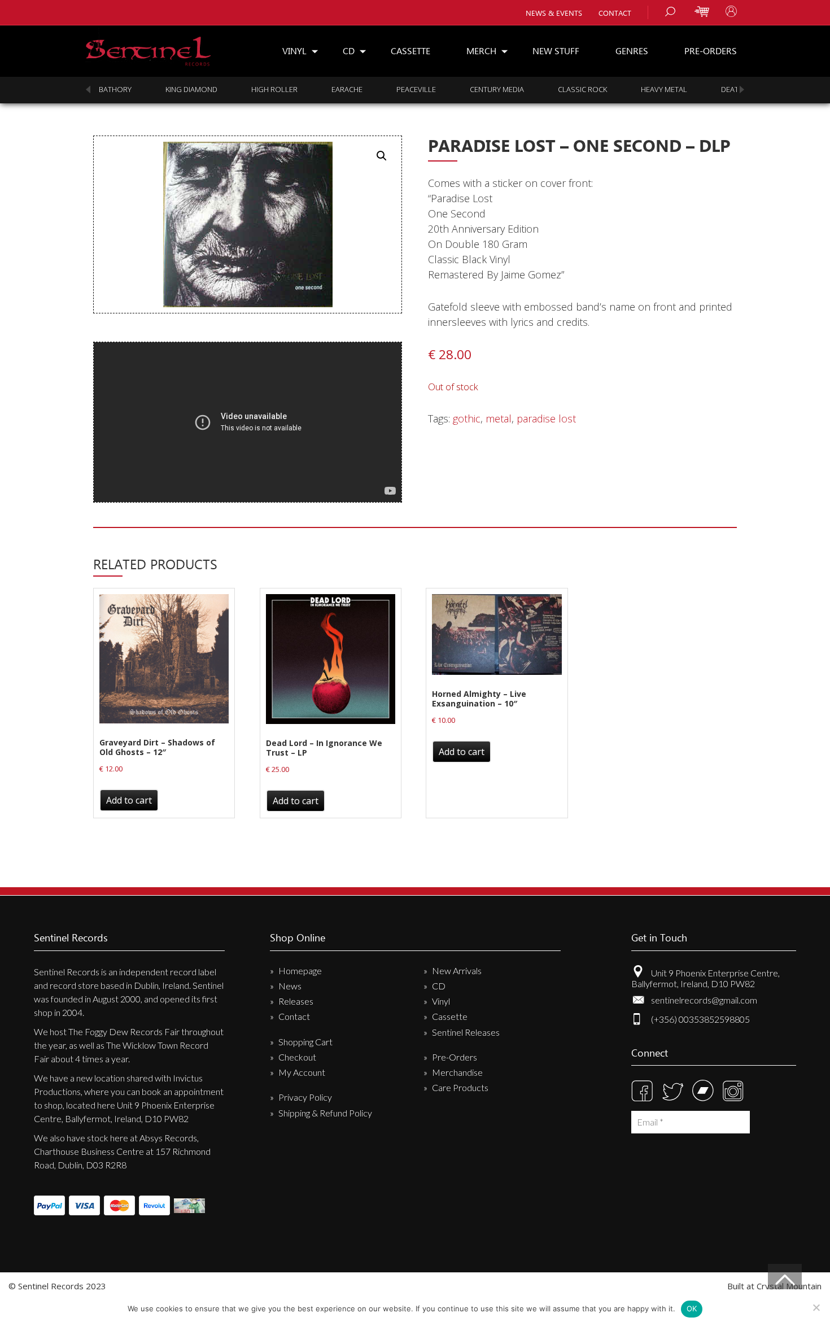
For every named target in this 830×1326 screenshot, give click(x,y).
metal (499, 418)
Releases (295, 1001)
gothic (466, 418)
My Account (301, 1072)
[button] (382, 156)
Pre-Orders (710, 50)
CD (349, 50)
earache (346, 89)
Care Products (460, 1087)
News (290, 985)
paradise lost (546, 418)
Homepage (300, 970)
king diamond (191, 89)
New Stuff (555, 50)
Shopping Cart (305, 1041)
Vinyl (294, 50)
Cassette (410, 50)
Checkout (297, 1057)
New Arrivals (457, 970)
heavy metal (664, 89)
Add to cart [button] (129, 800)
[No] (816, 1307)
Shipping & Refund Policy (325, 1112)
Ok (692, 1308)
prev (88, 89)
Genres (631, 50)
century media (497, 89)
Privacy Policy (305, 1097)
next (742, 89)
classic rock (582, 89)
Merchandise (457, 1072)
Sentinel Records (148, 47)
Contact (615, 13)
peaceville (416, 89)
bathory (115, 89)
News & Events (554, 13)
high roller (274, 89)
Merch (481, 50)
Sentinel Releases (466, 1032)
